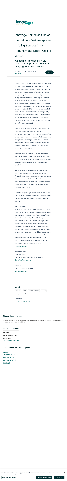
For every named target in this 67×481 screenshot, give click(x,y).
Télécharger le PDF (9, 354)
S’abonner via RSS (8, 357)
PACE (24, 290)
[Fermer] (64, 472)
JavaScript (6, 363)
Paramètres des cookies (9, 477)
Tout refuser (59, 477)
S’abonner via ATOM (9, 360)
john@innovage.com (21, 271)
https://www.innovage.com (11, 340)
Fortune (44, 290)
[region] (33, 475)
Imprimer (5, 352)
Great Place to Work (34, 290)
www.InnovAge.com (21, 246)
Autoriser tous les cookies (44, 477)
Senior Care (24, 293)
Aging (17, 293)
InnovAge (18, 73)
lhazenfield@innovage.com (23, 260)
